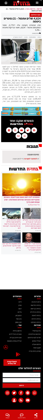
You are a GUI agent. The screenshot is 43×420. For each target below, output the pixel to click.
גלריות (20, 312)
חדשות (39, 9)
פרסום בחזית (17, 331)
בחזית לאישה (36, 315)
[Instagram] (7, 392)
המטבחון (19, 315)
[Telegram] (27, 392)
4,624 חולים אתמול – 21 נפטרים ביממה (22, 19)
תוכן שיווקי (18, 322)
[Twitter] (14, 392)
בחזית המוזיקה (36, 322)
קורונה (34, 33)
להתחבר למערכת (30, 159)
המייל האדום (36, 341)
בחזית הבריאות (36, 308)
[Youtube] (27, 400)
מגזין (20, 305)
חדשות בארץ (30, 9)
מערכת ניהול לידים (15, 334)
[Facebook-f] (21, 392)
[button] (37, 3)
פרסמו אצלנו (36, 344)
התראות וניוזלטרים (35, 334)
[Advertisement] (21, 272)
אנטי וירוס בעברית (16, 337)
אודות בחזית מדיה (35, 351)
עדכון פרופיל (36, 331)
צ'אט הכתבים (21, 418)
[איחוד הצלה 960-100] (21, 110)
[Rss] (21, 400)
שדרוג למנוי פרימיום (34, 337)
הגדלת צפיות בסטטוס (14, 341)
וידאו (20, 302)
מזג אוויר (19, 319)
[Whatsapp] (34, 392)
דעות (20, 308)
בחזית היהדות (36, 319)
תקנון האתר (37, 348)
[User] (14, 400)
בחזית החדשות (36, 305)
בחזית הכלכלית (35, 312)
